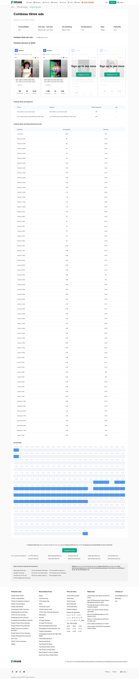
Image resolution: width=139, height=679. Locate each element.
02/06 (74, 626)
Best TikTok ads (71, 604)
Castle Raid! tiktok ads (53, 558)
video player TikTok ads (20, 570)
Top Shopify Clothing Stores (47, 649)
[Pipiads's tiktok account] (20, 671)
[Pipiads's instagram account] (24, 671)
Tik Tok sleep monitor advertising (57, 573)
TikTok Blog (70, 598)
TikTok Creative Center (45, 609)
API (116, 601)
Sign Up (113, 2)
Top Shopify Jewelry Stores (47, 647)
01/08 (74, 631)
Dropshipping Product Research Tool (49, 628)
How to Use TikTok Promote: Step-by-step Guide (98, 610)
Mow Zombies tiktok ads (94, 558)
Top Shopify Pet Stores (45, 644)
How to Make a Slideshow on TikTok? (98, 624)
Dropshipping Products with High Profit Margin (50, 635)
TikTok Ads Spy (43, 598)
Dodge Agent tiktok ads (94, 556)
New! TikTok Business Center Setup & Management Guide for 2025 (98, 601)
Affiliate (13, 644)
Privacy (107, 672)
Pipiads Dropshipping (45, 631)
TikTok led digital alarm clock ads (22, 578)
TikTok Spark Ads (44, 601)
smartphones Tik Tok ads (20, 575)
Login (106, 2)
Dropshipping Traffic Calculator (20, 609)
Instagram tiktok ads (33, 558)
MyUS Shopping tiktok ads (54, 556)
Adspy (41, 596)
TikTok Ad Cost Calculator (18, 615)
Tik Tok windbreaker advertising (39, 570)
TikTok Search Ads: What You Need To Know (98, 597)
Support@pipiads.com (121, 596)
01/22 (80, 626)
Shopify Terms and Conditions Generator (19, 629)
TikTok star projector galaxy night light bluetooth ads (40, 575)
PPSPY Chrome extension (18, 641)
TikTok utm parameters (17, 598)
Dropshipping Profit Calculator (19, 617)
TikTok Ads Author (72, 607)
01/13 (74, 629)
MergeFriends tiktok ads (74, 558)
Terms (114, 672)
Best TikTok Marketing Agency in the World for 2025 (97, 615)
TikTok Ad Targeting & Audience (20, 601)
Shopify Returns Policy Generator (20, 633)
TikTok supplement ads (55, 575)
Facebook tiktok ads (73, 556)
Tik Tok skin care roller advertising (40, 573)
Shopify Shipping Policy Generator (21, 636)
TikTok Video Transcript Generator (49, 612)
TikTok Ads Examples (73, 596)
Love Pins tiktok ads (33, 556)
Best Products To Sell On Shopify (48, 652)
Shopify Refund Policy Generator (20, 626)
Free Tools (14, 638)
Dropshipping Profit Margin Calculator (22, 620)
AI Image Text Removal (45, 623)
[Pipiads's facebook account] (12, 671)
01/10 (80, 629)
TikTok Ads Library (44, 607)
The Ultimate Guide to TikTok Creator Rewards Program (98, 606)
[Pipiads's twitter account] (16, 671)
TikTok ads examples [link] (22, 7)
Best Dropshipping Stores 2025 (48, 626)
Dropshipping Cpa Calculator (19, 612)
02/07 (68, 626)
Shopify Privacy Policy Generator (20, 623)
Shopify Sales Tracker (17, 596)
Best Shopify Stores (44, 641)
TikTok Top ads (71, 601)
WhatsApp (118, 598)
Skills (40, 604)
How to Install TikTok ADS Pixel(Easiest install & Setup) (98, 627)
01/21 (68, 629)
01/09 (68, 631)
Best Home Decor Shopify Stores (48, 655)
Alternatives (42, 615)
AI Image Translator (44, 620)
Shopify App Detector (17, 607)
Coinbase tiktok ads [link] (35, 7)
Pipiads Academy (72, 609)
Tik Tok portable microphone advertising (58, 570)
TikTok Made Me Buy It (45, 638)
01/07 (80, 631)
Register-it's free (84, 74)
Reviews (41, 617)
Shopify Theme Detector (18, 604)
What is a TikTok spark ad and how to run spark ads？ (98, 620)
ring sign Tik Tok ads (19, 573)
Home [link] (13, 7)
